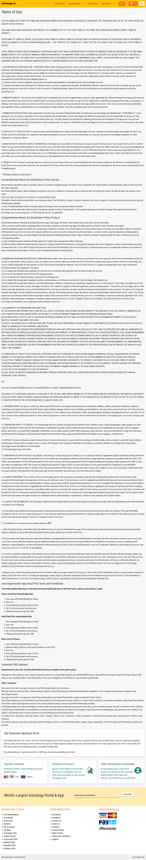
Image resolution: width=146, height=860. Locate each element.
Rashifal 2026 (8, 842)
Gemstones (108, 3)
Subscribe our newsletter (84, 795)
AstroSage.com (138, 857)
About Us (55, 824)
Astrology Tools (9, 833)
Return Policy (56, 833)
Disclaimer (55, 814)
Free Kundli (7, 817)
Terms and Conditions (60, 836)
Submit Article (8, 836)
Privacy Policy (57, 830)
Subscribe (127, 794)
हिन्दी (121, 4)
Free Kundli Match (9, 814)
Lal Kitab (6, 830)
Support (54, 839)
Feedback (55, 817)
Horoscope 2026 (9, 839)
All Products (93, 3)
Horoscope (7, 821)
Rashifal (5, 824)
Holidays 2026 (8, 848)
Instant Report (76, 3)
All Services (60, 3)
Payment (54, 827)
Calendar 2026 (8, 845)
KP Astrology (7, 827)
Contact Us (55, 821)
